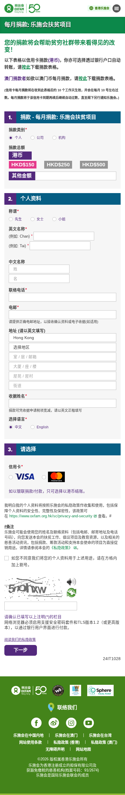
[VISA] (22, 481)
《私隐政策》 (61, 548)
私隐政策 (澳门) (104, 742)
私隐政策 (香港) (66, 742)
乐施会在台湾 (100, 735)
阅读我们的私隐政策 (20, 640)
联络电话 (18, 290)
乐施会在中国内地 (28, 735)
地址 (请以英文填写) (27, 331)
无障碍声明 (55, 749)
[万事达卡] (53, 481)
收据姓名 (18, 396)
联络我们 (67, 707)
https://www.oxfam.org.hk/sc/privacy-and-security (50, 516)
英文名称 (18, 229)
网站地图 (83, 749)
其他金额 (22, 175)
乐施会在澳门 (66, 735)
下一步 (21, 650)
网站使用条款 (30, 742)
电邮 (14, 307)
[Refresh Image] (71, 595)
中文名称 (17, 262)
